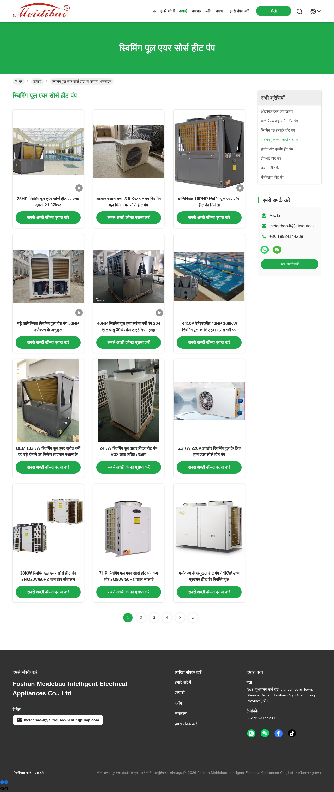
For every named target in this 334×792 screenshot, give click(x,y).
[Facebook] (4, 782)
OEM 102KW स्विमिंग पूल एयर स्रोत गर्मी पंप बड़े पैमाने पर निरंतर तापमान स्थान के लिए (48, 454)
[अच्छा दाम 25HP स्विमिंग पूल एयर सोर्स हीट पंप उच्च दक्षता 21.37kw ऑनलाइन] (48, 151)
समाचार (196, 11)
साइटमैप (40, 773)
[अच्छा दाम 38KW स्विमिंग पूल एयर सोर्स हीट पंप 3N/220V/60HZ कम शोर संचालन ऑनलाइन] (48, 525)
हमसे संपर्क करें (239, 11)
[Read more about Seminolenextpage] (180, 617)
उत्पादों (183, 11)
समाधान (220, 11)
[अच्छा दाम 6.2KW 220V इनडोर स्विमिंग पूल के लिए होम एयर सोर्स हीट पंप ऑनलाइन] (209, 400)
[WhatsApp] (264, 250)
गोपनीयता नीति (22, 773)
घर (154, 11)
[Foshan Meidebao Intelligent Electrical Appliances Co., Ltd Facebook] (278, 733)
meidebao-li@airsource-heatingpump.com (61, 720)
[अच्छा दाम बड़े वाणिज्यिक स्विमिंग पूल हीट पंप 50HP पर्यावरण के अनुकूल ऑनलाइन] (48, 275)
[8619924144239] (251, 733)
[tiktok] (292, 733)
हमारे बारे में (167, 11)
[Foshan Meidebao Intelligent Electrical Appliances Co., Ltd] (41, 11)
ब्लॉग (208, 11)
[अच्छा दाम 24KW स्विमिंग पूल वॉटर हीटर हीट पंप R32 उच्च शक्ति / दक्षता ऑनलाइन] (128, 400)
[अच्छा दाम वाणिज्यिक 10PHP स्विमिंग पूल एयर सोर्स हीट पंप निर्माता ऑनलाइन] (209, 151)
